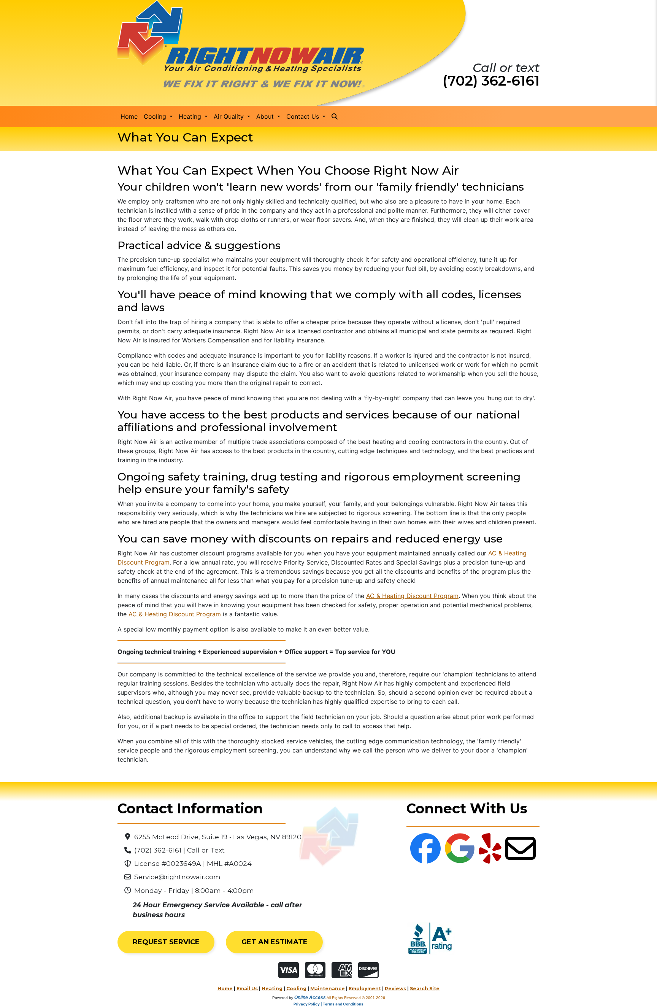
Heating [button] (191, 116)
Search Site (425, 988)
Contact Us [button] (303, 116)
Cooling (296, 988)
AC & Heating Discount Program (412, 596)
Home (129, 116)
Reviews (395, 988)
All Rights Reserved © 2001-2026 (356, 998)
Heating (272, 988)
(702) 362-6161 (491, 80)
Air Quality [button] (230, 116)
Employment (365, 988)
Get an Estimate (274, 942)
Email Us (247, 988)
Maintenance (327, 988)
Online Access (310, 997)
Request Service (166, 942)
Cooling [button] (156, 116)
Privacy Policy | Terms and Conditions (328, 1004)
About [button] (266, 116)
